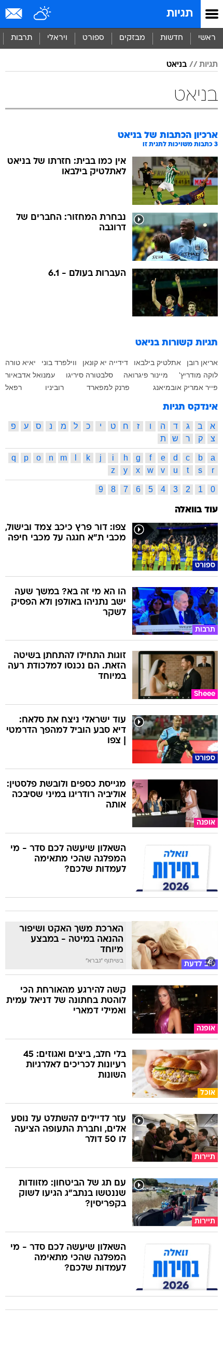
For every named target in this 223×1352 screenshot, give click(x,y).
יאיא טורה (20, 362)
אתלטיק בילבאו (157, 362)
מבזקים (132, 38)
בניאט (176, 65)
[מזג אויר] (43, 14)
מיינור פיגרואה (145, 375)
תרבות (21, 38)
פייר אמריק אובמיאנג (185, 387)
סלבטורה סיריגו (89, 375)
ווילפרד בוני (59, 362)
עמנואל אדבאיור (30, 375)
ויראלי (57, 38)
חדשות (171, 38)
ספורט (93, 38)
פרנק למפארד (108, 387)
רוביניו (54, 387)
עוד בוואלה (196, 510)
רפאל (13, 387)
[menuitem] (171, 38)
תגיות (179, 13)
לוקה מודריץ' (198, 375)
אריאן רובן (202, 362)
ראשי (207, 38)
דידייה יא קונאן (105, 362)
